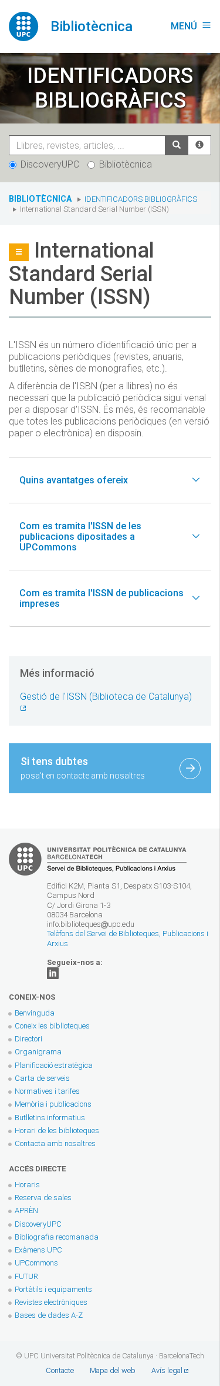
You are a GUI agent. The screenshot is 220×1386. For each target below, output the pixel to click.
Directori (28, 1038)
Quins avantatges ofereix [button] (73, 480)
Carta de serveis (42, 1078)
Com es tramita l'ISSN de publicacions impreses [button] (101, 598)
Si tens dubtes (83, 767)
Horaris (27, 1184)
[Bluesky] (53, 972)
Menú (191, 26)
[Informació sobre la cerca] (199, 145)
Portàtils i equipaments (53, 1289)
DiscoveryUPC (50, 164)
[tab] (110, 480)
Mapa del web (113, 1370)
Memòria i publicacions (53, 1104)
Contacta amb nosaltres (55, 1143)
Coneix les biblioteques (52, 1025)
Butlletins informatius (50, 1117)
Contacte (60, 1370)
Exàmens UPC (38, 1249)
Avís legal (166, 1370)
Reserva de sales (43, 1197)
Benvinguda (35, 1012)
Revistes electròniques (52, 1302)
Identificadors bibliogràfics (140, 199)
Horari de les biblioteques (57, 1130)
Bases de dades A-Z (49, 1315)
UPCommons (36, 1262)
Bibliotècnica (125, 164)
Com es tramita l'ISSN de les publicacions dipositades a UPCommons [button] (80, 536)
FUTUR (26, 1276)
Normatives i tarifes (47, 1091)
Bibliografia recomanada (57, 1237)
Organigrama (38, 1051)
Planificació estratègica (54, 1065)
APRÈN (26, 1210)
